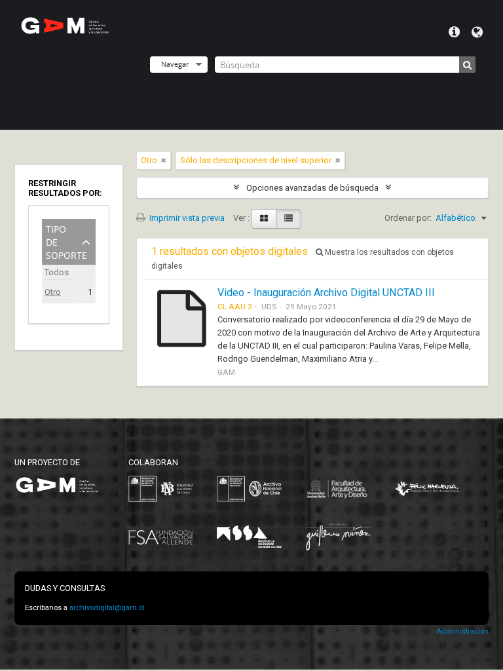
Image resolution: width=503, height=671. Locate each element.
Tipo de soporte (66, 241)
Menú (454, 32)
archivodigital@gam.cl (107, 608)
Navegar (175, 64)
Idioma (477, 32)
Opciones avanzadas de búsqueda (312, 188)
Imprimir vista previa (186, 218)
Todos (57, 272)
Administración (462, 631)
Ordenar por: (408, 218)
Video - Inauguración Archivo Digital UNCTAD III (326, 292)
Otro (53, 292)
